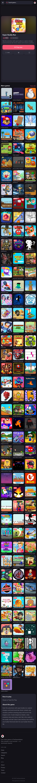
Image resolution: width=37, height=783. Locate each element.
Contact (3, 773)
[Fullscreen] (29, 52)
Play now (19, 47)
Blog (2, 758)
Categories (4, 753)
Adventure (15, 38)
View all (32, 86)
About (2, 765)
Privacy (3, 767)
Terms (2, 770)
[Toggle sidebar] (3, 3)
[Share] (18, 52)
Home (2, 750)
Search (3, 755)
